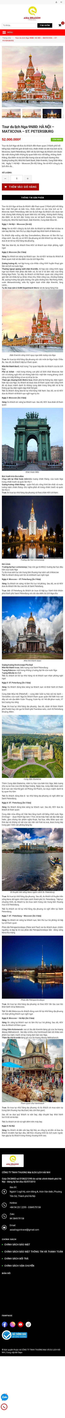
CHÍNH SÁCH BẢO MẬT (17, 1244)
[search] (21, 25)
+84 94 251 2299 (18, 1207)
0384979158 (34, 1207)
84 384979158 (17, 1218)
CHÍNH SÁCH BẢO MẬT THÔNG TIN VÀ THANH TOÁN (33, 1251)
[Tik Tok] (28, 1324)
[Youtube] (20, 1324)
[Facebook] (4, 1324)
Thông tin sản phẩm (32, 198)
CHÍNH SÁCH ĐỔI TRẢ (16, 1258)
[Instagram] (12, 1324)
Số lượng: (7, 173)
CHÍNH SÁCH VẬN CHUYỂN (19, 1265)
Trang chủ (6, 38)
